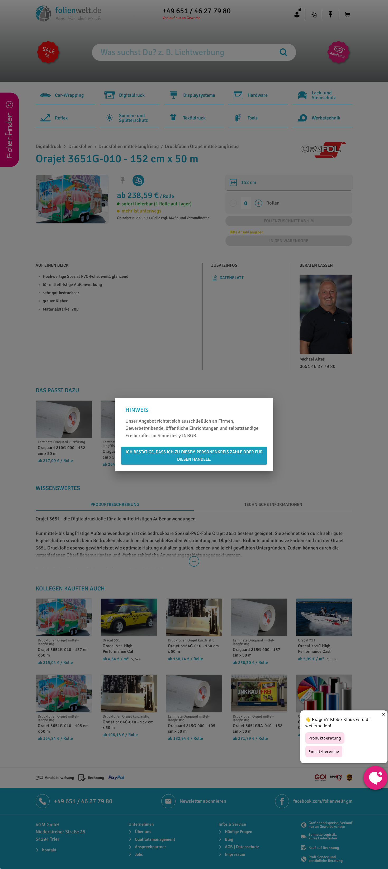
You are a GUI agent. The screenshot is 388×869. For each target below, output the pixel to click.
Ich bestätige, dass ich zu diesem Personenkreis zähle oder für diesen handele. (194, 455)
